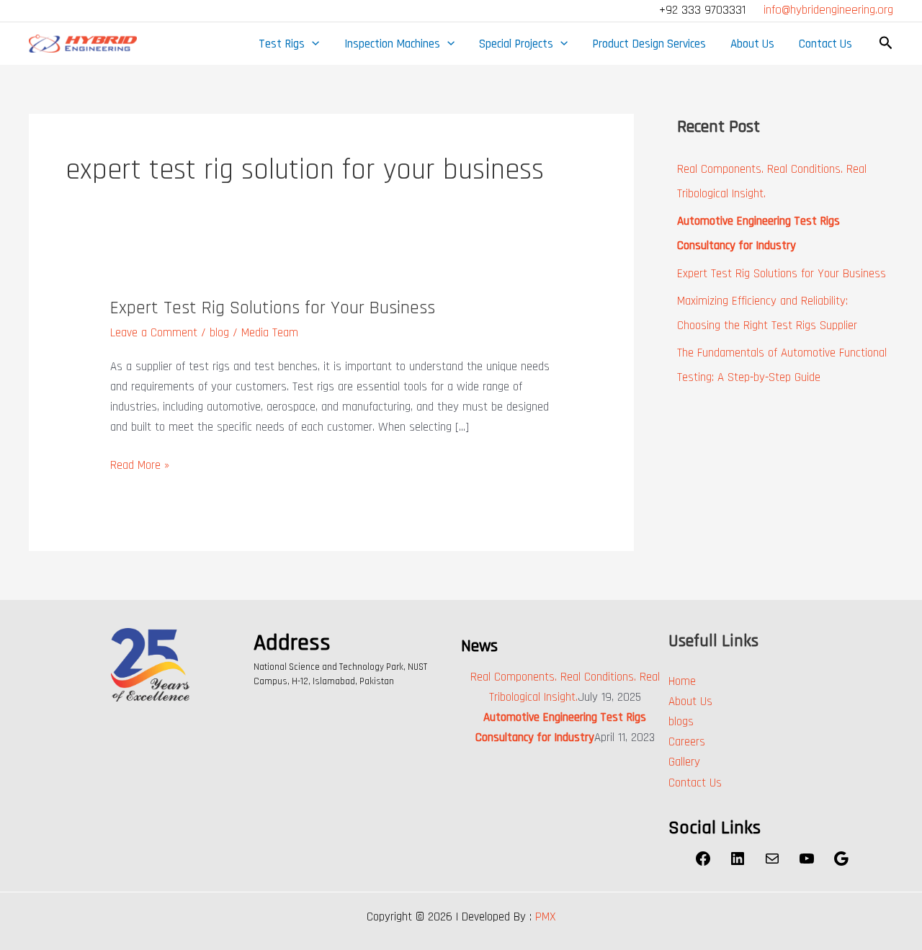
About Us (752, 44)
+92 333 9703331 (704, 10)
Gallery (684, 762)
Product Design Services (649, 44)
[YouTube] (806, 863)
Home (682, 681)
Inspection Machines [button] (392, 44)
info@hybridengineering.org (828, 10)
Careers (686, 742)
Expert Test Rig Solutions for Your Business (272, 308)
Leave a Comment (153, 333)
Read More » (139, 464)
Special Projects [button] (516, 44)
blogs (681, 722)
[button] (312, 44)
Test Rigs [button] (282, 44)
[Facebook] (703, 863)
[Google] (841, 863)
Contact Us (825, 44)
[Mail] (772, 863)
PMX (545, 917)
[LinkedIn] (737, 863)
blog (219, 333)
